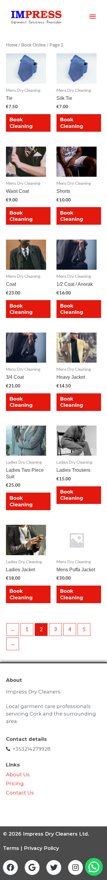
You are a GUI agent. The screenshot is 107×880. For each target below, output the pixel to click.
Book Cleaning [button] (21, 123)
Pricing (15, 783)
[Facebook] (10, 867)
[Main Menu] (92, 17)
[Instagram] (75, 867)
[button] (94, 867)
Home (12, 44)
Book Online (33, 44)
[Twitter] (53, 867)
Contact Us (20, 793)
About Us (18, 774)
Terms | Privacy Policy (31, 848)
